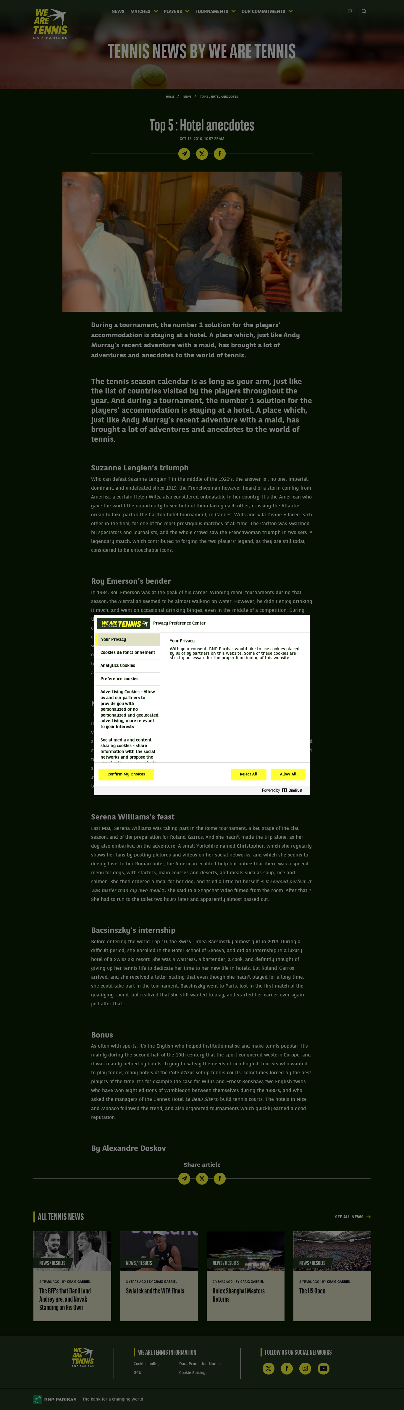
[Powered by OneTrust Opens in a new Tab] (284, 790)
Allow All (288, 774)
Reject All (248, 774)
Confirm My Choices (126, 774)
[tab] (127, 639)
